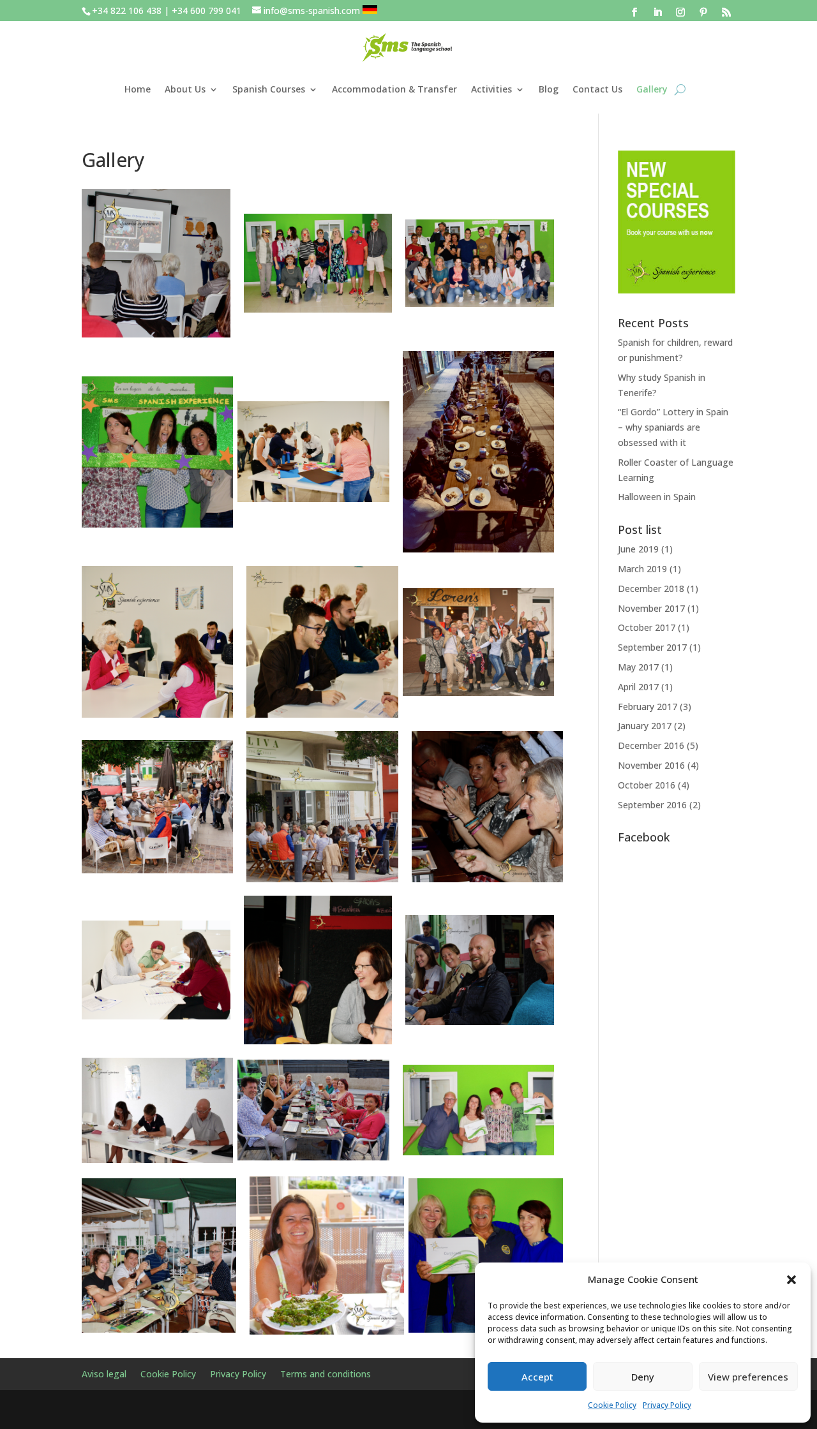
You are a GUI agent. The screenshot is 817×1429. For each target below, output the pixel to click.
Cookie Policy (612, 1405)
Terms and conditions (325, 1375)
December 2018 (651, 588)
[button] (791, 1279)
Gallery (652, 89)
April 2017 (638, 687)
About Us (185, 89)
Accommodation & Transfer (394, 89)
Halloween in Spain (657, 497)
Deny (642, 1376)
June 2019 (638, 549)
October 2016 (646, 785)
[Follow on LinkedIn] (657, 12)
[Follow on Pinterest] (703, 12)
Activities (491, 89)
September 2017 (652, 647)
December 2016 (651, 745)
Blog (548, 89)
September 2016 (652, 805)
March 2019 (642, 569)
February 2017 (647, 706)
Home (137, 89)
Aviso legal (104, 1375)
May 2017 (638, 667)
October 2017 (646, 627)
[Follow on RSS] (726, 12)
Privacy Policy (667, 1405)
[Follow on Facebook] (634, 12)
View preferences (748, 1376)
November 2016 (651, 765)
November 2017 (651, 608)
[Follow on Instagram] (680, 12)
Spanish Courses (268, 89)
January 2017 (644, 726)
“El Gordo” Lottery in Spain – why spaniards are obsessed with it (673, 427)
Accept (537, 1376)
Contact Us (597, 89)
